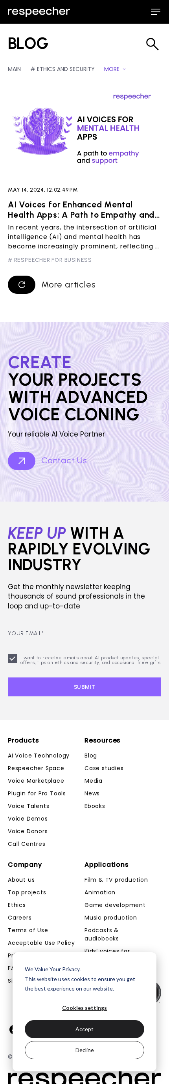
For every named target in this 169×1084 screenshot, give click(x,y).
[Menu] (155, 11)
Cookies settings (84, 1007)
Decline (84, 1050)
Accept (84, 1029)
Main (14, 69)
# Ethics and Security (62, 69)
